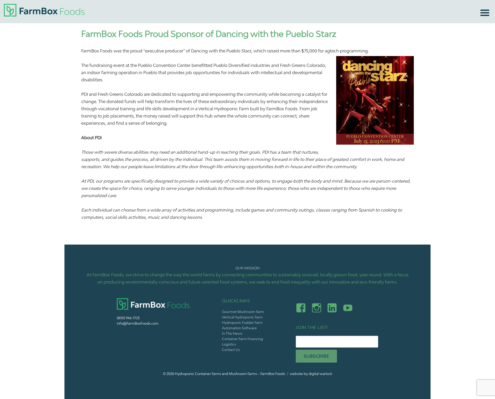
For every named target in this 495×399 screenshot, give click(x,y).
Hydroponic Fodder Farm (242, 322)
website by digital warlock (311, 374)
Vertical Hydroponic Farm (242, 317)
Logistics (229, 344)
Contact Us (231, 350)
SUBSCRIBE (316, 356)
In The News (232, 333)
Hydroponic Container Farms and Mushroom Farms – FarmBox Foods (230, 374)
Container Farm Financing (242, 339)
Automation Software (239, 328)
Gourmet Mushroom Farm (243, 312)
